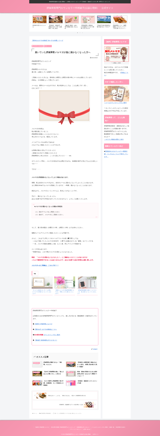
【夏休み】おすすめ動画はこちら (45, 329)
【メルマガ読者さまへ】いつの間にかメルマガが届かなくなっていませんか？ (41, 291)
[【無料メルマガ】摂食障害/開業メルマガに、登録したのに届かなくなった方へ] (64, 282)
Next (129, 23)
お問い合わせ (86, 429)
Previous (30, 23)
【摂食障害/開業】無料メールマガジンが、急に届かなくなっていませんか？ (87, 291)
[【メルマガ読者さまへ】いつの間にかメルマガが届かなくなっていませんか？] (42, 282)
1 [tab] (77, 33)
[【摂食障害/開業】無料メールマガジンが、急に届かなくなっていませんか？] (87, 282)
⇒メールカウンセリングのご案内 (115, 103)
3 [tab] (82, 33)
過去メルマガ (48, 46)
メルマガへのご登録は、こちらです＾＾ (45, 265)
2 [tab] (80, 33)
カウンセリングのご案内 (52, 335)
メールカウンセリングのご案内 (99, 427)
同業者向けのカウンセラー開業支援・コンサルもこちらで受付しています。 (116, 154)
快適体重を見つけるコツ (83, 427)
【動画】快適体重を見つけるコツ (46, 340)
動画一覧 (112, 427)
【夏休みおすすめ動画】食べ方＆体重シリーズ (47, 40)
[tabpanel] (39, 22)
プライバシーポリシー (76, 429)
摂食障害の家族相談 (38, 46)
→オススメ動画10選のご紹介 (114, 139)
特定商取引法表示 (120, 427)
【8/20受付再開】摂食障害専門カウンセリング (63, 427)
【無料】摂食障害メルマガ (43, 324)
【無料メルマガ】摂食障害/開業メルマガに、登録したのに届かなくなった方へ (64, 291)
